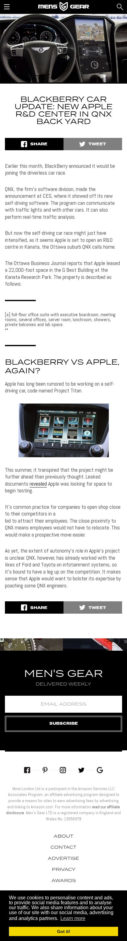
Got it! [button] (63, 931)
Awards (63, 880)
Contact (63, 847)
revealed (38, 483)
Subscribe (63, 724)
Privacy (64, 869)
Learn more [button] (72, 918)
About (63, 836)
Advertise (63, 858)
